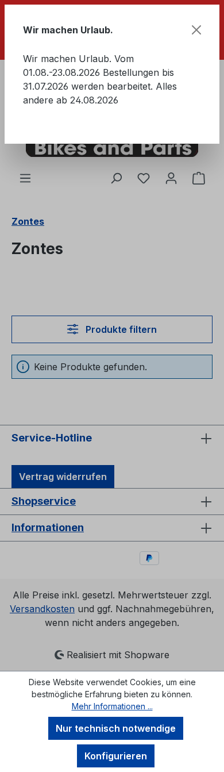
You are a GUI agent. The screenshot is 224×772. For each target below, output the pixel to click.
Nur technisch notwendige (116, 728)
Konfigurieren (115, 756)
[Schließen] (196, 30)
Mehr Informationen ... (112, 706)
